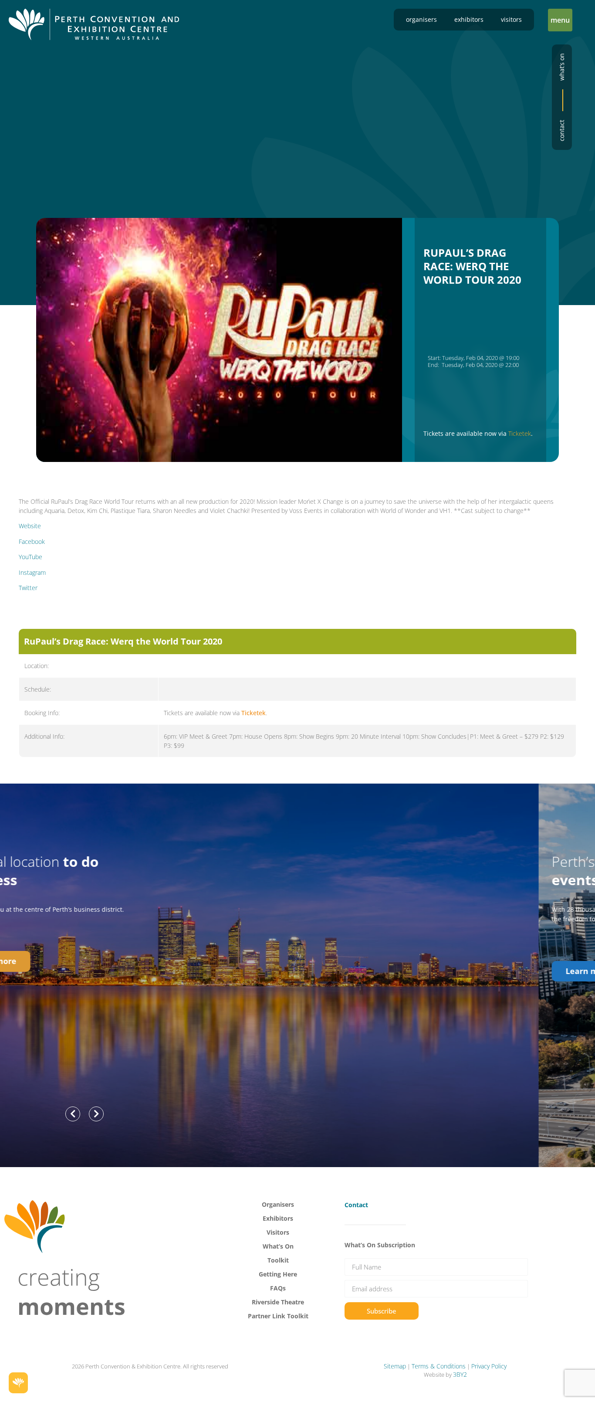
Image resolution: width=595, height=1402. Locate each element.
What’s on (562, 67)
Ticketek (519, 433)
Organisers (421, 19)
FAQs (278, 1288)
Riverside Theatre (278, 1302)
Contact (562, 130)
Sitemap (395, 1366)
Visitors (511, 19)
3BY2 (460, 1374)
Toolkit (278, 1260)
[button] (560, 20)
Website (30, 526)
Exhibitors (468, 19)
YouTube (30, 557)
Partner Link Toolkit (278, 1316)
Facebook (32, 541)
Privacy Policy (489, 1366)
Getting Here (278, 1274)
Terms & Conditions (439, 1366)
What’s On (278, 1246)
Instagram (32, 572)
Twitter (28, 588)
